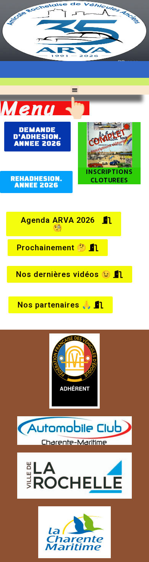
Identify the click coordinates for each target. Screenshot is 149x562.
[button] (74, 89)
